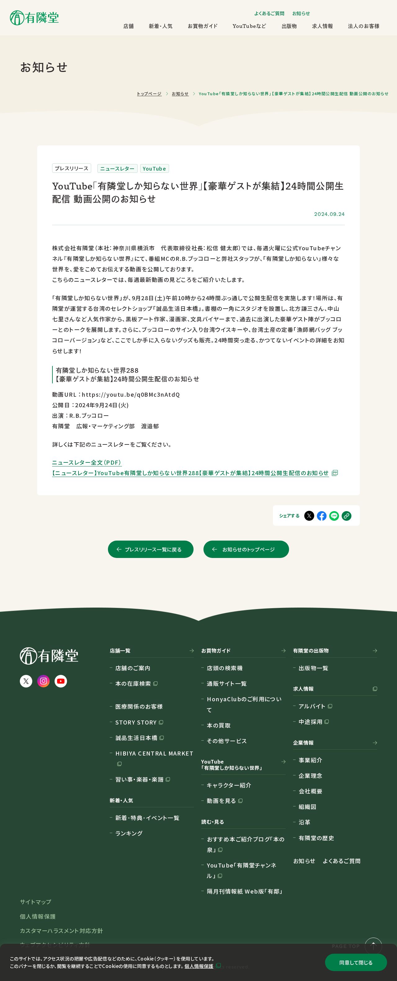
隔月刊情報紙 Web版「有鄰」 (245, 891)
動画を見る (221, 800)
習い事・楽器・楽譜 (139, 779)
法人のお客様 (364, 26)
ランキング (128, 833)
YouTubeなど (250, 26)
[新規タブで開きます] (334, 515)
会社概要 (311, 791)
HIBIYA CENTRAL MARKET (154, 753)
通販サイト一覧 (227, 683)
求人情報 (322, 26)
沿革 (305, 822)
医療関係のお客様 (139, 706)
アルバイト (312, 706)
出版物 (289, 26)
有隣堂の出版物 (311, 650)
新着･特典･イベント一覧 (147, 818)
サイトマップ (36, 902)
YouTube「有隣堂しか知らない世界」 (231, 764)
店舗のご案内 (133, 668)
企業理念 (311, 775)
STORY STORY (136, 722)
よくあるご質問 (269, 13)
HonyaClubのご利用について (244, 704)
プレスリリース (71, 168)
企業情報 (303, 742)
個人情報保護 (199, 966)
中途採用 (311, 721)
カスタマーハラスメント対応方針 (62, 930)
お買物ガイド (203, 26)
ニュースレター (117, 168)
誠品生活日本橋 (136, 738)
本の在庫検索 (133, 683)
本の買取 (219, 725)
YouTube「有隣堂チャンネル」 (242, 870)
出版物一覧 (314, 668)
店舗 (128, 26)
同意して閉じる (355, 962)
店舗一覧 (120, 650)
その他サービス (227, 741)
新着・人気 (161, 26)
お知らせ (301, 13)
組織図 (308, 806)
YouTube (154, 168)
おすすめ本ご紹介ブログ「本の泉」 (246, 844)
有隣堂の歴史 (317, 838)
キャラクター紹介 (229, 785)
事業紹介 (311, 760)
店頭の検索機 (225, 668)
